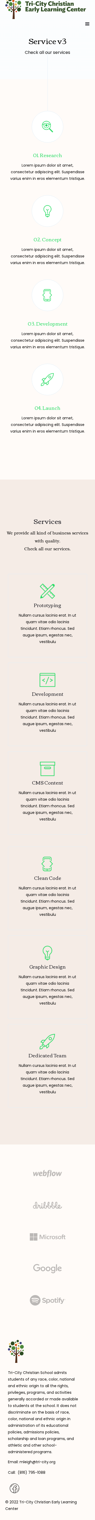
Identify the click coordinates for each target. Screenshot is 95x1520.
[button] (87, 24)
